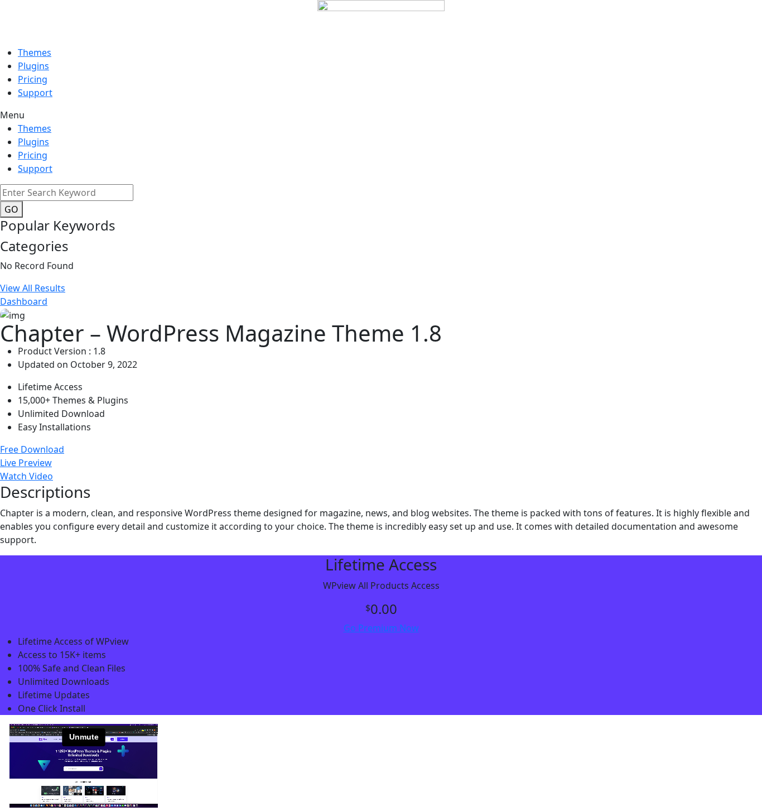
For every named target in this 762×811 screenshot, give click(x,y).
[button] (381, 115)
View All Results (32, 288)
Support (35, 93)
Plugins (33, 66)
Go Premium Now (381, 628)
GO (11, 209)
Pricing (32, 79)
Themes (34, 52)
